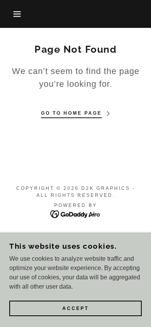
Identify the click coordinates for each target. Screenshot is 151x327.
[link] (75, 213)
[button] (11, 14)
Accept (75, 308)
